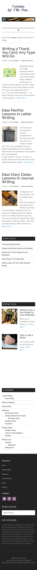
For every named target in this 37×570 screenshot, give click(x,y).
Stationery (5, 410)
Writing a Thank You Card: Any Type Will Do (18, 52)
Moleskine (12, 445)
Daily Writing (9, 398)
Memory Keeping (8, 402)
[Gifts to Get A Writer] (9, 342)
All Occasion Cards (11, 413)
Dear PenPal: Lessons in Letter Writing (16, 114)
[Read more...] (22, 98)
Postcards (8, 424)
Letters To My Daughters (14, 433)
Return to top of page (18, 558)
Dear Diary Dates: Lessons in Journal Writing (18, 178)
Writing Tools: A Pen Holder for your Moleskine (27, 312)
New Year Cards (13, 418)
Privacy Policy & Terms (14, 562)
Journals (8, 442)
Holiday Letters (10, 430)
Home (14, 38)
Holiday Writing (10, 421)
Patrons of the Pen (18, 8)
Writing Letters (7, 428)
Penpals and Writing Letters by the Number (17, 248)
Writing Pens (9, 448)
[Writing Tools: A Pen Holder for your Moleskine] (9, 317)
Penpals (8, 436)
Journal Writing (7, 396)
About (4, 483)
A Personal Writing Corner (11, 244)
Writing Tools (6, 440)
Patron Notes (6, 406)
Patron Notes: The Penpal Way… (13, 259)
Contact (4, 487)
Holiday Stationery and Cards (15, 416)
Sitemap (26, 562)
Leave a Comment (27, 60)
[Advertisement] (18, 284)
